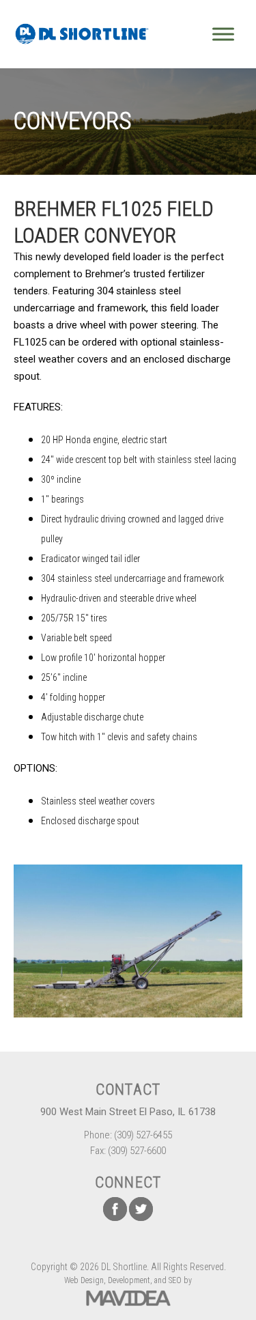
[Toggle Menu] (223, 33)
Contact (128, 1089)
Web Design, (85, 1280)
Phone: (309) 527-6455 (128, 1135)
